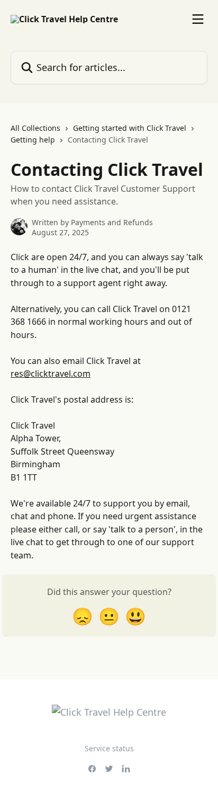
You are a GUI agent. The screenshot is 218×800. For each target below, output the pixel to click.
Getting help (33, 140)
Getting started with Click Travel (129, 128)
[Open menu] (197, 19)
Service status (109, 748)
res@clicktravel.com (50, 373)
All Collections (35, 128)
